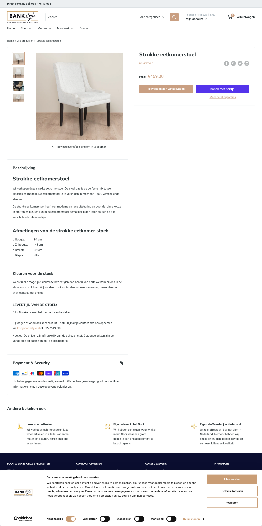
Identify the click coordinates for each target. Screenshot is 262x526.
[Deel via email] (246, 63)
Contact (84, 28)
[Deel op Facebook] (226, 63)
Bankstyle (146, 63)
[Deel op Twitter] (240, 63)
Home (11, 28)
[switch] (105, 519)
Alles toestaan (232, 479)
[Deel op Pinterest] (233, 63)
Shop (24, 28)
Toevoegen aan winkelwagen (166, 89)
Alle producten (25, 40)
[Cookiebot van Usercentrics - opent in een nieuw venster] (23, 519)
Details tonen (191, 518)
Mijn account (195, 19)
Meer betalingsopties (223, 97)
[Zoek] (174, 17)
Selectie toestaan (232, 491)
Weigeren (232, 502)
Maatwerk (63, 28)
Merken (42, 28)
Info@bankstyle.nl (28, 328)
